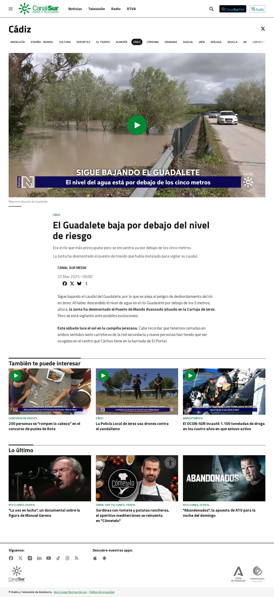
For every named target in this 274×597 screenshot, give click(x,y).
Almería (121, 42)
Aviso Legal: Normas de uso (70, 592)
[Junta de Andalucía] (238, 574)
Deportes (83, 42)
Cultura (65, 42)
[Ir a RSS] (77, 558)
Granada (171, 42)
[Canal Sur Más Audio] (257, 8)
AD (245, 42)
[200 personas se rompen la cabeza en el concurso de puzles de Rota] (50, 391)
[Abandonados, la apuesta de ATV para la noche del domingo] (224, 478)
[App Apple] (96, 558)
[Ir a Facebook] (12, 558)
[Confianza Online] (257, 574)
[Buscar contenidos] (211, 9)
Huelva (188, 42)
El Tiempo (103, 42)
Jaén (202, 42)
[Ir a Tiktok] (59, 558)
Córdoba (153, 42)
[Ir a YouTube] (49, 558)
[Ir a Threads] (68, 558)
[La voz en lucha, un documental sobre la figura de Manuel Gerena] (50, 478)
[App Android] (105, 558)
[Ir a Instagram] (30, 558)
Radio (116, 8)
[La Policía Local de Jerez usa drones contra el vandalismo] (137, 391)
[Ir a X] (263, 28)
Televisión (96, 8)
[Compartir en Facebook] (64, 283)
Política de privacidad (102, 592)
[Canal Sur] (39, 9)
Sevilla (232, 42)
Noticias (75, 8)
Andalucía (17, 42)
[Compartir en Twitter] (72, 283)
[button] (137, 125)
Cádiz (137, 42)
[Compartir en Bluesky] (79, 283)
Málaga (216, 42)
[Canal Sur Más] (232, 8)
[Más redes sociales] (86, 283)
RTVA (131, 8)
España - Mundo (42, 42)
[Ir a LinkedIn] (40, 558)
